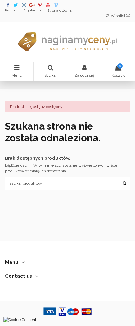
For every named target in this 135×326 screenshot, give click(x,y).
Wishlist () (120, 16)
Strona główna (59, 11)
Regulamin (32, 11)
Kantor (11, 11)
